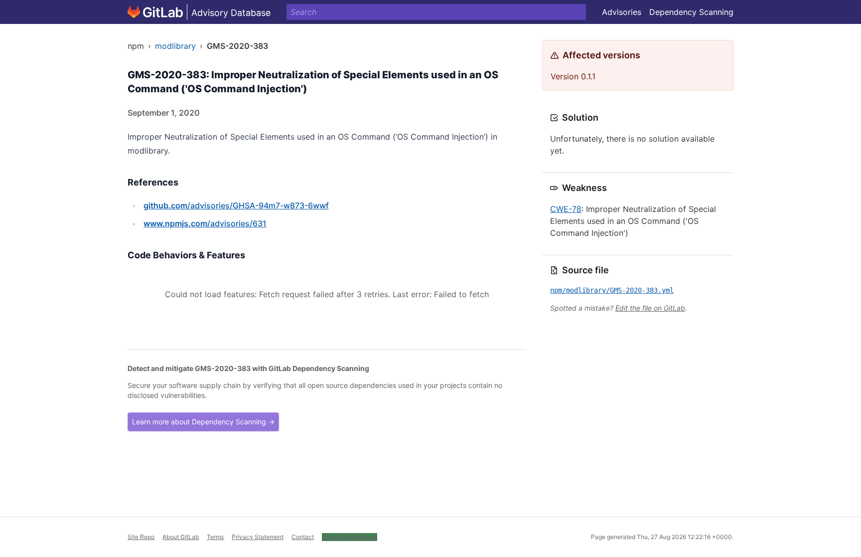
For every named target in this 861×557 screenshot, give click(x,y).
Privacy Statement (258, 537)
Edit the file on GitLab (650, 308)
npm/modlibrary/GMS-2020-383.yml (612, 290)
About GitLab (180, 537)
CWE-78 (565, 209)
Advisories (621, 12)
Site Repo (141, 537)
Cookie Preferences (349, 537)
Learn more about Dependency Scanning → (203, 421)
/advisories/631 (205, 223)
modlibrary (175, 46)
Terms (215, 537)
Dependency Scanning (691, 12)
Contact (302, 537)
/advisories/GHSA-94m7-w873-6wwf (236, 205)
